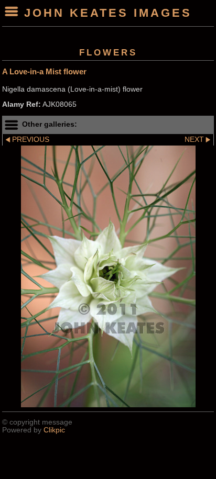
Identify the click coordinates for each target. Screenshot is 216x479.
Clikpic (54, 430)
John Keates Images (108, 12)
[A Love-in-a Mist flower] (108, 276)
